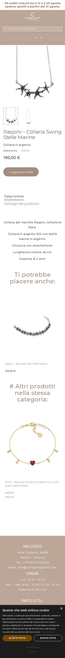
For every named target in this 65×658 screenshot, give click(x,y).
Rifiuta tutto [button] (48, 638)
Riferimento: (10, 150)
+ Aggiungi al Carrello (21, 172)
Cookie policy (32, 647)
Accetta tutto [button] (17, 638)
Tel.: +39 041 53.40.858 (32, 562)
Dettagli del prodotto (21, 204)
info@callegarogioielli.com (37, 567)
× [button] (61, 608)
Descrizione (14, 196)
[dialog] (32, 631)
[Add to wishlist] (59, 368)
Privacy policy (47, 632)
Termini (32, 651)
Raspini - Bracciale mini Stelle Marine (26, 363)
